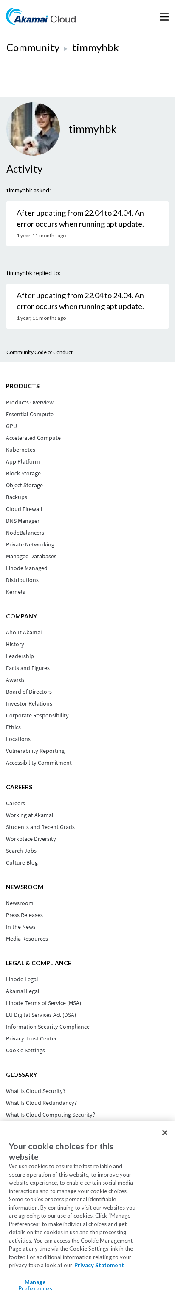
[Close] (164, 1132)
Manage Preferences (35, 1285)
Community (32, 47)
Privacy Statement (99, 1265)
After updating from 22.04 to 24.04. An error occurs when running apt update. (80, 218)
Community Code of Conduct (39, 352)
